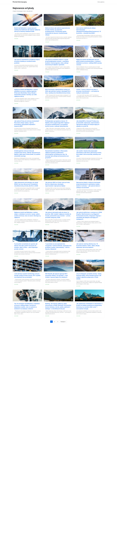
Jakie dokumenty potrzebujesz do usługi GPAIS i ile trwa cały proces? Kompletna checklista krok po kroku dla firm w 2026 (26, 184)
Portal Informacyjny (20, 2)
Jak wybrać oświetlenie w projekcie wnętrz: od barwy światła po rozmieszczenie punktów (27, 61)
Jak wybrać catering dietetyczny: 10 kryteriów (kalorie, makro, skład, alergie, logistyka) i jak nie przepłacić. (88, 245)
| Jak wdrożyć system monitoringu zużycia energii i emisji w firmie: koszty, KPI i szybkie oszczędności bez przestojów (27, 275)
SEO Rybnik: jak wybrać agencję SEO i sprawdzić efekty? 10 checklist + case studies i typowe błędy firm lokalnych (56, 275)
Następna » (63, 321)
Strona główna (101, 2)
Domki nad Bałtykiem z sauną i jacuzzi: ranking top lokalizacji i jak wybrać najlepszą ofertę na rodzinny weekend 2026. (27, 29)
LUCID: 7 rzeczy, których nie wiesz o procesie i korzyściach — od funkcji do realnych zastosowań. (87, 91)
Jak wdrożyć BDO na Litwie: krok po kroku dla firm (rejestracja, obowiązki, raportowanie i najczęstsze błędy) (57, 184)
